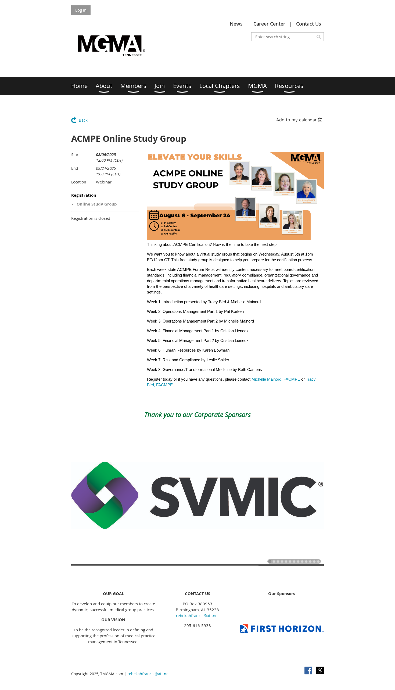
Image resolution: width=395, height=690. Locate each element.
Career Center (269, 23)
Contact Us (308, 23)
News (236, 23)
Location (78, 182)
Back (83, 120)
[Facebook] (308, 670)
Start (75, 154)
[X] (320, 670)
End (74, 168)
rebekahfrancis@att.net (197, 615)
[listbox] (300, 119)
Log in (81, 10)
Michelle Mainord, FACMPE (276, 379)
